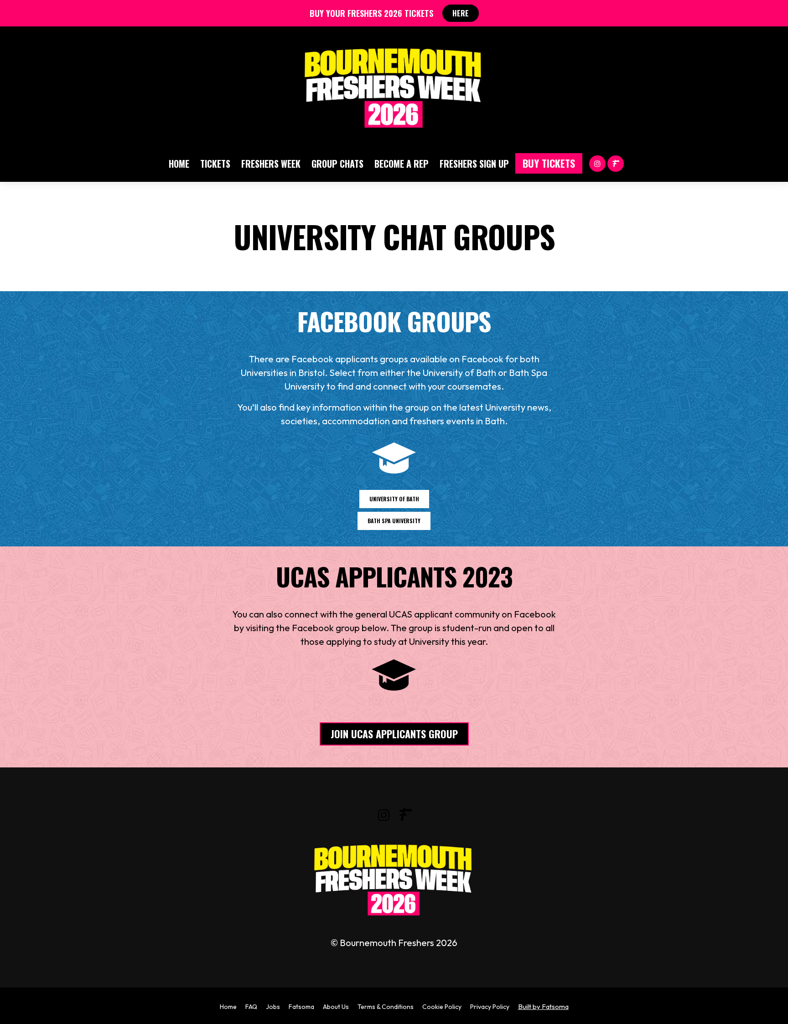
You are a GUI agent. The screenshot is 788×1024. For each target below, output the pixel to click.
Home (179, 163)
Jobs (273, 1007)
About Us (336, 1007)
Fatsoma (301, 1007)
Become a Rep (401, 163)
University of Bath (394, 499)
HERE (460, 13)
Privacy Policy (489, 1007)
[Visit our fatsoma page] (615, 163)
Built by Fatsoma (543, 1006)
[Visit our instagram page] (597, 163)
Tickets (215, 163)
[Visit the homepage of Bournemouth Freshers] (393, 85)
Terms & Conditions (386, 1007)
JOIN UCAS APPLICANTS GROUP (394, 733)
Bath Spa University (394, 521)
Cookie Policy (441, 1007)
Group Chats (337, 163)
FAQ (251, 1007)
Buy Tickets (549, 163)
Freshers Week (271, 163)
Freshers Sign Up (474, 163)
